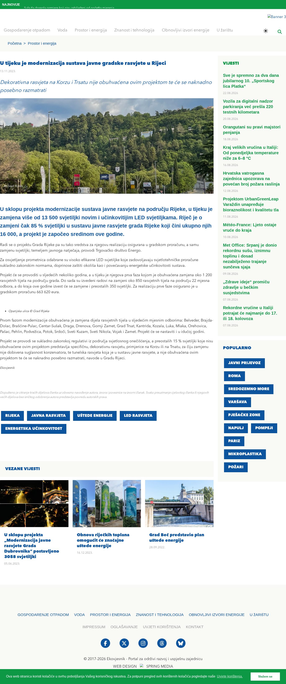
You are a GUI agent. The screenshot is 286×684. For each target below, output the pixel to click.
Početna (15, 43)
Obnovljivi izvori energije (185, 30)
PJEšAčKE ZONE (244, 415)
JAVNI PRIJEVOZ (244, 363)
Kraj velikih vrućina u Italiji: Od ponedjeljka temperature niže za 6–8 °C (251, 153)
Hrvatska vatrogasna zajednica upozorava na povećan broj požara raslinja (251, 178)
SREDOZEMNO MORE (248, 389)
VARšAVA (237, 402)
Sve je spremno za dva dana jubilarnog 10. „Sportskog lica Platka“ (251, 81)
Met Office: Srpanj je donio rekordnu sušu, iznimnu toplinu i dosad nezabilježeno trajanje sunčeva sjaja (250, 256)
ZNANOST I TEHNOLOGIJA (160, 615)
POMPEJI (264, 428)
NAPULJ (236, 428)
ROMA (234, 376)
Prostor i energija (91, 30)
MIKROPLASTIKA (245, 454)
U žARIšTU (259, 615)
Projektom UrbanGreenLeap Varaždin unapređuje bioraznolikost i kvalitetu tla (251, 204)
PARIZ (234, 441)
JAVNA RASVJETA (48, 416)
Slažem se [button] (265, 676)
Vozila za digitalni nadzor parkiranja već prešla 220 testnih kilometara (248, 106)
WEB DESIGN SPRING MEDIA (143, 666)
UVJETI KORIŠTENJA (162, 627)
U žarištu (225, 30)
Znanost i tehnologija (134, 30)
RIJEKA (12, 416)
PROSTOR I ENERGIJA (110, 615)
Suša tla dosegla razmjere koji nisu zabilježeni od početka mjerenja (69, 5)
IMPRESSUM (93, 627)
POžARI (235, 467)
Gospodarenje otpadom (27, 30)
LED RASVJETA (138, 416)
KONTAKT (195, 627)
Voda (62, 30)
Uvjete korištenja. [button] (230, 676)
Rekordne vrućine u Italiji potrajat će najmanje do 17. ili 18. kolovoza (250, 313)
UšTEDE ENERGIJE (94, 416)
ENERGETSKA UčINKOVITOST (33, 429)
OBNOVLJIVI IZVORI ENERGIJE (217, 615)
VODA (79, 615)
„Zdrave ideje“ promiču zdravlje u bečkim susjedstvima (246, 287)
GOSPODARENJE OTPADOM (43, 615)
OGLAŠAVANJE (124, 627)
